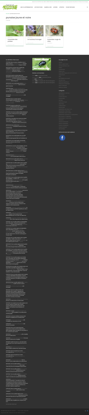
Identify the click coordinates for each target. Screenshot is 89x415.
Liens (60, 76)
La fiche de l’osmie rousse (16, 359)
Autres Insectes (63, 96)
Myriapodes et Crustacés (65, 118)
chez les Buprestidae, (23, 178)
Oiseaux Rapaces (63, 127)
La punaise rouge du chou (53, 40)
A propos (60, 62)
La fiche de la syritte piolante (17, 323)
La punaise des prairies (12, 40)
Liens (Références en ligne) (64, 78)
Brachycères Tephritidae (15, 149)
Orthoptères (62, 128)
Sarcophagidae (23, 240)
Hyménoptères (62, 105)
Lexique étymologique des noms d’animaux (68, 73)
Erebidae (14, 79)
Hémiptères (61, 103)
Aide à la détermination (63, 64)
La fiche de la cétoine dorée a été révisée (19, 299)
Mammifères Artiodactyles (65, 109)
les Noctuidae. (20, 225)
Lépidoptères (62, 107)
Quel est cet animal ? (10, 410)
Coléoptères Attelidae (20, 119)
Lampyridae (8, 254)
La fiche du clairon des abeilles (17, 338)
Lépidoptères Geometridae (13, 245)
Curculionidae (9, 252)
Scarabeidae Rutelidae (17, 63)
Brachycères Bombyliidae (11, 148)
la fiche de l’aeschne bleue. (19, 352)
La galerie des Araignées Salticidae (18, 379)
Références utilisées (63, 87)
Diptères (61, 100)
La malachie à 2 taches (42, 75)
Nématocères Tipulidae (10, 147)
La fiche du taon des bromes (17, 320)
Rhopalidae (21, 259)
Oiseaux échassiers (63, 121)
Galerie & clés (61, 71)
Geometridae (8, 78)
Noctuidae (8, 80)
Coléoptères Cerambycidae (19, 131)
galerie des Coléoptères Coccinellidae (17, 136)
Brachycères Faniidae (18, 151)
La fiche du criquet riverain (16, 286)
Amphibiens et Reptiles (64, 93)
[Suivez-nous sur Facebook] (87, 411)
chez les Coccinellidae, (17, 180)
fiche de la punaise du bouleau (18, 347)
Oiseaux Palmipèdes (63, 123)
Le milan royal (40, 79)
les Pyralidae (24, 224)
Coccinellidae (10, 253)
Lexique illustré (62, 74)
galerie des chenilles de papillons (15, 114)
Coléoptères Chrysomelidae (13, 164)
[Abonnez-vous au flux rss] (85, 411)
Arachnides (61, 95)
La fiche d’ (17, 399)
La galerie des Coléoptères (16, 190)
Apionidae (16, 65)
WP (7, 412)
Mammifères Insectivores (65, 112)
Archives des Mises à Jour (64, 65)
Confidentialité (62, 69)
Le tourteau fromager (35, 39)
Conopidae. (20, 241)
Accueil (7, 13)
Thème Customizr (21, 412)
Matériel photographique (64, 82)
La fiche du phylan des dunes (17, 95)
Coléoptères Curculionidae (21, 166)
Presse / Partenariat (63, 85)
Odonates (61, 120)
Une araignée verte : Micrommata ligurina (46, 80)
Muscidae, (23, 238)
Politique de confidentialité (64, 83)
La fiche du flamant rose (16, 334)
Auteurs (60, 67)
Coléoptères (62, 98)
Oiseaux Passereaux (63, 125)
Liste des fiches (62, 80)
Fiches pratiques (63, 102)
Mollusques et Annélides (65, 116)
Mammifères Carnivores (65, 111)
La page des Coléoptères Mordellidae (18, 207)
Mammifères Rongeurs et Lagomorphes (68, 114)
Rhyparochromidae (18, 261)
